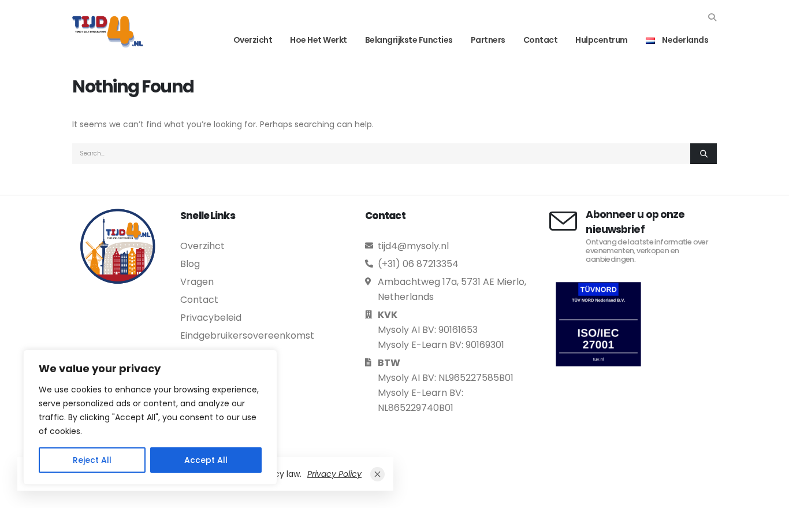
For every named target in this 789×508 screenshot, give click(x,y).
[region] (150, 417)
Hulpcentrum (601, 40)
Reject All (92, 460)
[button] (712, 17)
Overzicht (253, 40)
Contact (540, 40)
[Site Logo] (107, 31)
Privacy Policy (334, 474)
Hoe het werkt (318, 40)
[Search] (703, 153)
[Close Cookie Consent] (377, 474)
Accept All (206, 460)
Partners (488, 40)
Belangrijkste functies (409, 40)
